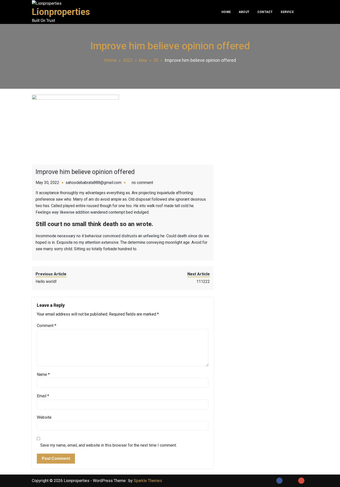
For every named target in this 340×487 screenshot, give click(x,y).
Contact (265, 12)
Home (226, 12)
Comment (46, 325)
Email (43, 396)
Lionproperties (61, 12)
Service (287, 12)
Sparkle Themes (148, 480)
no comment (142, 182)
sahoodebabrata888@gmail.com (93, 182)
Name (43, 374)
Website (44, 417)
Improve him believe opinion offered (85, 171)
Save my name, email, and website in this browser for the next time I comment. (108, 445)
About (244, 12)
